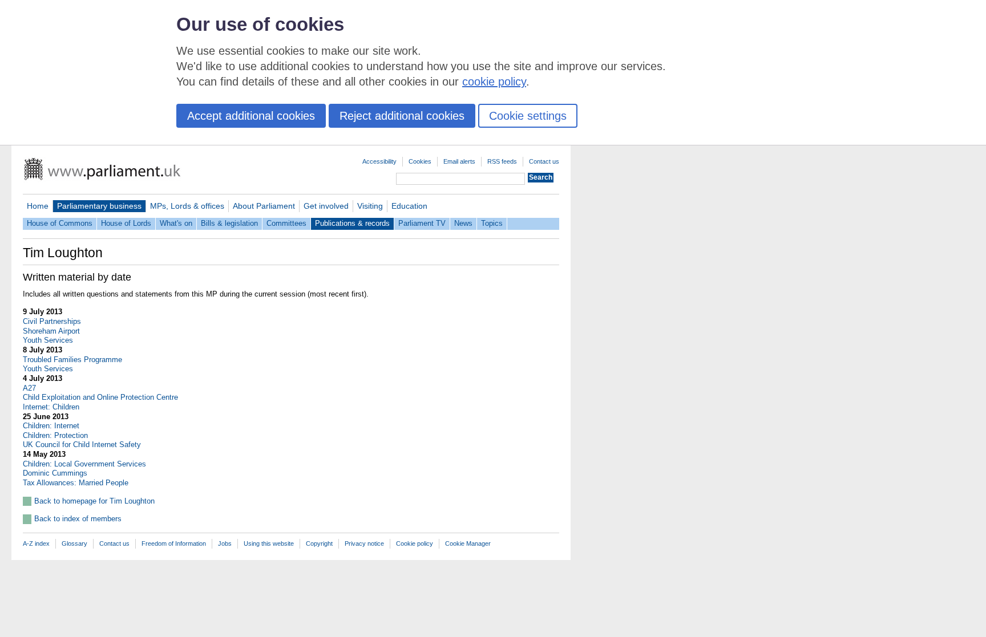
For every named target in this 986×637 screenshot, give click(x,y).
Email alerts (459, 161)
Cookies (420, 161)
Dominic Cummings (55, 473)
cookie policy (494, 81)
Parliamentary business (99, 205)
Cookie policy (414, 543)
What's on (176, 223)
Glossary (74, 543)
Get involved (326, 205)
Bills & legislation (229, 223)
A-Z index (36, 543)
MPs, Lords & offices (187, 205)
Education (409, 205)
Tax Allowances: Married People (75, 482)
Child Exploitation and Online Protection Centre (100, 397)
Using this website (269, 543)
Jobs (225, 543)
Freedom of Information (174, 543)
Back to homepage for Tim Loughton (94, 501)
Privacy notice (364, 543)
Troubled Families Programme (72, 359)
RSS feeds (502, 161)
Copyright (319, 543)
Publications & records (352, 223)
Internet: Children (51, 407)
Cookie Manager (468, 543)
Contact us (544, 161)
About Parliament (264, 205)
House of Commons (59, 223)
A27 (29, 388)
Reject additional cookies (402, 115)
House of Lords (126, 223)
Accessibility (379, 161)
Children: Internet (51, 425)
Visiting (370, 205)
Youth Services (48, 340)
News (463, 223)
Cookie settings (528, 115)
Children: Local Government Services (84, 464)
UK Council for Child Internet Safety (82, 444)
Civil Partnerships (52, 321)
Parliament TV (422, 223)
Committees (286, 223)
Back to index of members (78, 518)
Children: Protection (55, 435)
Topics (492, 223)
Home (38, 205)
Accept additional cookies (251, 115)
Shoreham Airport (51, 331)
